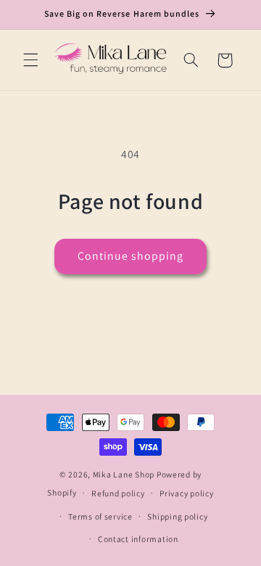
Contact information (138, 538)
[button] (30, 60)
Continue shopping (131, 255)
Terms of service (100, 516)
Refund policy (118, 493)
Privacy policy (186, 493)
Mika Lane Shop (123, 474)
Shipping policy (177, 516)
